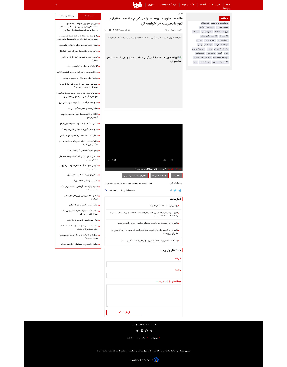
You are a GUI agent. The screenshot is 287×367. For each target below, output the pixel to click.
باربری (226, 53)
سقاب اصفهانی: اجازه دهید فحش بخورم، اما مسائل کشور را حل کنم (80, 212)
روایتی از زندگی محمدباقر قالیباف (163, 206)
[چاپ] (106, 30)
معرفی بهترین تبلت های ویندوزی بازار (82, 174)
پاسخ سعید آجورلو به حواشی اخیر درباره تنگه (79, 129)
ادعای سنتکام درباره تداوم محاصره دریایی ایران (79, 123)
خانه (228, 5)
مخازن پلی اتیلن (207, 31)
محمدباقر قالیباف (158, 175)
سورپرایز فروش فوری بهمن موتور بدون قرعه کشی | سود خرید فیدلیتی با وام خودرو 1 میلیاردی (77, 95)
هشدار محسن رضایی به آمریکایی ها (83, 108)
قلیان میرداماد (223, 36)
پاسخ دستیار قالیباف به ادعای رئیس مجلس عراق (78, 102)
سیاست (216, 5)
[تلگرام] (180, 190)
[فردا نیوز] (137, 5)
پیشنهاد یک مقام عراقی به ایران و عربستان (80, 78)
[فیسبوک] (171, 190)
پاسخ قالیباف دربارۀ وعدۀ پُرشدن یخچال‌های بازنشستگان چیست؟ (149, 241)
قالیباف (175, 175)
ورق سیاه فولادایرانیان (221, 49)
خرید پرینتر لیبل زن (198, 49)
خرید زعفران (208, 44)
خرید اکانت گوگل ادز (221, 44)
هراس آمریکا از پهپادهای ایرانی (85, 180)
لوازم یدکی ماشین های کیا (202, 57)
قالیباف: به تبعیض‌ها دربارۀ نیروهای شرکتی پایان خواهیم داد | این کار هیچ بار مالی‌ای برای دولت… (144, 232)
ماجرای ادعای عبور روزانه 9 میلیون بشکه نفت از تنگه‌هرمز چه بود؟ (78, 158)
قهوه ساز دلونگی (205, 62)
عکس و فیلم (188, 5)
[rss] (150, 331)
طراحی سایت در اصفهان (220, 62)
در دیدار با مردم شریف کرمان (134, 175)
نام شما (177, 258)
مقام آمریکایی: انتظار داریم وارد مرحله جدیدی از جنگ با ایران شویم (78, 143)
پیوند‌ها (226, 8)
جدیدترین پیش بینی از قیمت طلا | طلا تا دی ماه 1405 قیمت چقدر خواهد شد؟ (78, 85)
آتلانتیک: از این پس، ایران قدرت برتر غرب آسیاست (81, 197)
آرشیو (129, 338)
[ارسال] (110, 30)
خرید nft (199, 40)
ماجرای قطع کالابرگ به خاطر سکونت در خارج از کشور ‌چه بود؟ (79, 167)
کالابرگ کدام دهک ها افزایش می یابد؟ (82, 66)
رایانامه (178, 270)
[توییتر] (175, 190)
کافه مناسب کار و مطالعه (209, 36)
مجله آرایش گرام (222, 40)
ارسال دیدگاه (124, 312)
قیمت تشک (205, 23)
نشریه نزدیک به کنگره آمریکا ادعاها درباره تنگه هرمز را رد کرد (79, 188)
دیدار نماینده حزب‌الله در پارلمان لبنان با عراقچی (78, 135)
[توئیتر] (137, 331)
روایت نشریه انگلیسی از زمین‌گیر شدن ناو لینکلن (78, 51)
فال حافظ (196, 31)
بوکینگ (209, 49)
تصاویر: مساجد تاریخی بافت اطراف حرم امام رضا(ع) (80, 58)
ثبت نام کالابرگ (210, 40)
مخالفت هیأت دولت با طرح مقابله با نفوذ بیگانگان (77, 72)
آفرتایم (219, 53)
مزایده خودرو (211, 53)
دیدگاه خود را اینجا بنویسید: (168, 281)
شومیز (195, 62)
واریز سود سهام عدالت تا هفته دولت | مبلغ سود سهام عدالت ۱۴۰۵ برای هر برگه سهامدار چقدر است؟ (77, 37)
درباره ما (154, 338)
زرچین (200, 44)
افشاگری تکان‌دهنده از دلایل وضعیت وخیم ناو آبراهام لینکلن (79, 116)
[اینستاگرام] (145, 331)
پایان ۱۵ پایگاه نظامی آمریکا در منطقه (83, 150)
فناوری (151, 5)
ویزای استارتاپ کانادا (221, 31)
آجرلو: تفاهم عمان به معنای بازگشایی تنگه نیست (78, 45)
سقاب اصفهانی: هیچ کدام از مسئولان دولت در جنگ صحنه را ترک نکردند (79, 227)
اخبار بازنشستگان (222, 27)
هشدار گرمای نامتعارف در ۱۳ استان (83, 205)
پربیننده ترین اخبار (66, 16)
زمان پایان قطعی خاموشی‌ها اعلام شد (82, 220)
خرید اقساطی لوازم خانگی (219, 23)
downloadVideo (174, 169)
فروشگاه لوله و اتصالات (220, 57)
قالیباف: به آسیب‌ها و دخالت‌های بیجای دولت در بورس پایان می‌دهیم (147, 223)
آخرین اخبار (89, 16)
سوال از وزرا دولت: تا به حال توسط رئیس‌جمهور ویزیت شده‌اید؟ (78, 236)
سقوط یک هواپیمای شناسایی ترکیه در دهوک (79, 244)
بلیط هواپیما (200, 53)
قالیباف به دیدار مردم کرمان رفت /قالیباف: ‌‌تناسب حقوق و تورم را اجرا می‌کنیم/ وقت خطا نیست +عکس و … (144, 214)
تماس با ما (141, 338)
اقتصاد (203, 5)
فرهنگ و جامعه (169, 5)
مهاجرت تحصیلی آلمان (207, 27)
